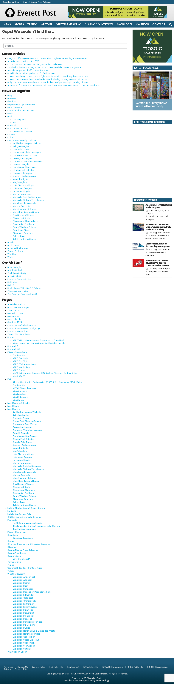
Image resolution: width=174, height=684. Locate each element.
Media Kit (12, 511)
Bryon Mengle (14, 267)
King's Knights (20, 182)
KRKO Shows (19, 370)
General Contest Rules (18, 334)
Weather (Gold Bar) (23, 597)
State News (13, 245)
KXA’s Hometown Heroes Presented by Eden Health (39, 343)
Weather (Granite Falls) (25, 600)
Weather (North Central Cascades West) (34, 630)
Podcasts (12, 520)
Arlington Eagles (21, 146)
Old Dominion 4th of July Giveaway (24, 517)
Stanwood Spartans (23, 233)
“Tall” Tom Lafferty (16, 273)
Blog (9, 95)
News (7, 24)
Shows (10, 540)
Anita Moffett (14, 276)
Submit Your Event (16, 552)
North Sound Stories (17, 128)
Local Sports (13, 409)
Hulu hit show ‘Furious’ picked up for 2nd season (31, 73)
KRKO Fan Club (20, 361)
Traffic (32, 24)
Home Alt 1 (12, 346)
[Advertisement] (117, 12)
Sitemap (11, 546)
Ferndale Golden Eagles (25, 167)
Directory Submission (23, 537)
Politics (11, 137)
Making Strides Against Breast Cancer (26, 508)
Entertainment (14, 107)
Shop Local (124, 24)
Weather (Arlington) (23, 579)
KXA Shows (18, 400)
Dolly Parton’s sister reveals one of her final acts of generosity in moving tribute (47, 82)
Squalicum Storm (21, 230)
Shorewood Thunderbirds (25, 221)
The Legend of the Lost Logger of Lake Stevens (36, 526)
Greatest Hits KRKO (68, 24)
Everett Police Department (21, 110)
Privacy (7, 669)
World (10, 257)
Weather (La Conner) (24, 603)
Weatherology (102, 680)
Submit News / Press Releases (37, 2)
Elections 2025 (14, 322)
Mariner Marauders (22, 194)
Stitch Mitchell (14, 270)
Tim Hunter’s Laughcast (25, 529)
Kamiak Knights (20, 179)
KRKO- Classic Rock (17, 352)
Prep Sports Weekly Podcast (21, 140)
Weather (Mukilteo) (23, 627)
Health (10, 113)
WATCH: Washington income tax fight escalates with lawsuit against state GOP (47, 76)
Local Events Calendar (18, 403)
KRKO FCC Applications (24, 364)
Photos (11, 134)
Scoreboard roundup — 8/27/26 (23, 61)
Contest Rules (38, 666)
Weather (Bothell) (22, 582)
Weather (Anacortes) (24, 576)
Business (11, 98)
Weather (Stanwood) (24, 645)
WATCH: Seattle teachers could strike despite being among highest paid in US (47, 79)
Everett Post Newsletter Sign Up (23, 328)
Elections (11, 101)
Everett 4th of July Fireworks (21, 325)
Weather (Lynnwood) (23, 609)
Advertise (8, 666)
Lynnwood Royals (21, 191)
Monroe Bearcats (21, 206)
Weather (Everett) (16, 573)
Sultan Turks (19, 236)
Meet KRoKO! (19, 376)
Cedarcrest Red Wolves (25, 155)
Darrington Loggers (22, 158)
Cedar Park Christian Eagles (27, 152)
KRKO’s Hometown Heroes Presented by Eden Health (39, 340)
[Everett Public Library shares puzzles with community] (152, 85)
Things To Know (15, 251)
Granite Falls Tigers (22, 173)
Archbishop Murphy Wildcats (27, 143)
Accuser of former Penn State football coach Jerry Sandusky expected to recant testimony (53, 85)
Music (10, 116)
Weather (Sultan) (22, 648)
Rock (15, 122)
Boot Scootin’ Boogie (18, 307)
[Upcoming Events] (138, 212)
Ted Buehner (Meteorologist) (22, 294)
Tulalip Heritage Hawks (24, 239)
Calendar (142, 24)
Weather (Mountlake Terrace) (28, 621)
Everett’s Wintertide (17, 331)
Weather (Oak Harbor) (24, 636)
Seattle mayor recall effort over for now (27, 70)
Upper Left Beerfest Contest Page (24, 567)
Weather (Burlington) (23, 588)
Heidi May (12, 282)
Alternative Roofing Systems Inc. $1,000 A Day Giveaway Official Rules (47, 382)
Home (10, 337)
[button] (170, 24)
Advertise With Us (11, 2)
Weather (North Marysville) (26, 633)
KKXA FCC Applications (24, 388)
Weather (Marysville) (23, 612)
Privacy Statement (17, 532)
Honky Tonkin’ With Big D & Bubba (24, 288)
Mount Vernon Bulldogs (24, 209)
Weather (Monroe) (22, 618)
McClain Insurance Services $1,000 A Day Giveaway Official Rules (45, 373)
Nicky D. (11, 285)
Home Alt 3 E (13, 349)
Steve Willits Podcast (18, 248)
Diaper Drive (13, 316)
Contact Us (13, 310)
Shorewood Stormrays (24, 490)
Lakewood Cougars (22, 188)
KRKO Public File (135, 666)
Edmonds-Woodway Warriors (27, 161)
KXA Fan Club (19, 394)
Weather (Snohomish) (24, 642)
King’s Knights (20, 451)
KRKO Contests (20, 358)
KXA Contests (20, 391)
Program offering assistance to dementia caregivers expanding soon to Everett (47, 58)
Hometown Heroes (22, 131)
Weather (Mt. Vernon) (24, 624)
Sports (19, 24)
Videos (10, 570)
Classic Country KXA (99, 24)
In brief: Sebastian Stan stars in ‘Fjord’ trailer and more (34, 64)
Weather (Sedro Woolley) (26, 639)
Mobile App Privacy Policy (19, 514)
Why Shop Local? (21, 558)
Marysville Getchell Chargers (27, 197)
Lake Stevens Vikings (23, 185)
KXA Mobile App (20, 397)
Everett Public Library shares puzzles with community (151, 104)
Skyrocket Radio (94, 678)
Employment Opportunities (21, 104)
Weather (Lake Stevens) (25, 606)
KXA (9, 379)
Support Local (14, 555)
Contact (158, 24)
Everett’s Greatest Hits (19, 279)
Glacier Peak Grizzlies (23, 170)
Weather (46, 24)
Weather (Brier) (21, 585)
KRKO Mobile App (21, 367)
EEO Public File (14, 319)
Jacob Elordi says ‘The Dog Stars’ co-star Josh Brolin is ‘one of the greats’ (44, 67)
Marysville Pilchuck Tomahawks (28, 200)
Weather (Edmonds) (23, 594)
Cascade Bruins (21, 149)
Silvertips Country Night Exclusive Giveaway (29, 543)
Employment (73, 666)
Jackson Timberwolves (24, 176)
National (11, 125)
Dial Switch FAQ (15, 313)
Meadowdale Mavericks (24, 203)
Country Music (20, 119)
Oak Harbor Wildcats (23, 215)
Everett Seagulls (21, 164)
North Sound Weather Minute (27, 523)
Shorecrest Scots (21, 218)
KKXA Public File (90, 666)
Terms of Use (14, 561)
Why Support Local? (17, 651)
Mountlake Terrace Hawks (26, 212)
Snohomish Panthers (23, 224)
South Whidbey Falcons (24, 227)
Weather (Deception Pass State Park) (32, 591)
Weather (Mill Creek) (23, 615)
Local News (13, 406)
